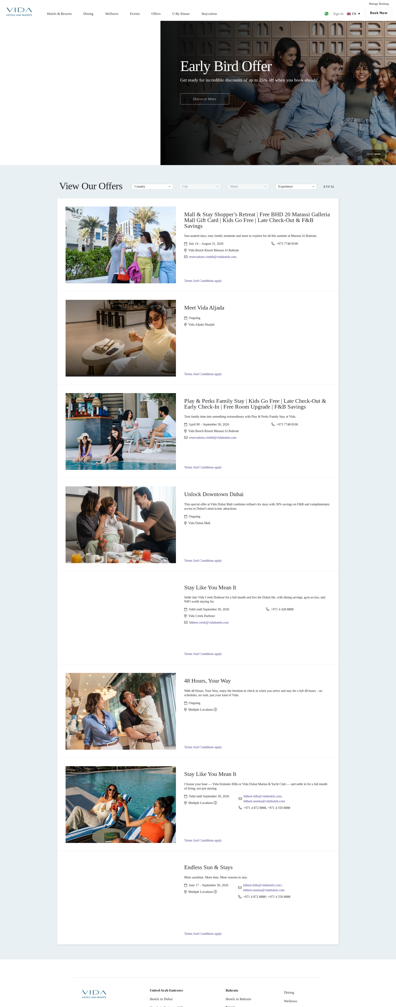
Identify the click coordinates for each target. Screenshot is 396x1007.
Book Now (378, 13)
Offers (156, 14)
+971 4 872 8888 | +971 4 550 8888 (266, 896)
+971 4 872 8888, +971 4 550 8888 (267, 808)
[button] (152, 186)
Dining (88, 14)
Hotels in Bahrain (238, 999)
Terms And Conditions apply (203, 280)
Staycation (209, 14)
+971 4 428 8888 (282, 609)
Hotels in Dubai (161, 999)
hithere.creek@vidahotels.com (209, 622)
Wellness (111, 14)
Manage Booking (379, 3)
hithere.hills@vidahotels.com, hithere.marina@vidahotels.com (264, 798)
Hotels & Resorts (59, 14)
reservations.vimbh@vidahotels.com (212, 257)
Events (135, 14)
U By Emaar (181, 14)
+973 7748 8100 (287, 243)
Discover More (44, 102)
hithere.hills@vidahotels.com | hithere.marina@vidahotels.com (263, 887)
